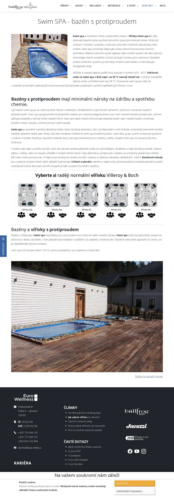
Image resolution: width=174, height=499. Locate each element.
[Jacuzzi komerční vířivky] (137, 425)
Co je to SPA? (74, 451)
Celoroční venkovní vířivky (80, 421)
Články (70, 407)
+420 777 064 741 (28, 437)
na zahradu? (84, 417)
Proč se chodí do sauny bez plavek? (85, 430)
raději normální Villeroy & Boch (87, 175)
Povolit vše (122, 483)
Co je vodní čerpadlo (78, 459)
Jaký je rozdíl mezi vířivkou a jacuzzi (84, 446)
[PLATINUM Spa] (137, 437)
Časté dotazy (76, 441)
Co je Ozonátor (75, 464)
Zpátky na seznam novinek (149, 376)
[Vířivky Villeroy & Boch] (87, 200)
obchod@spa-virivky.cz (29, 447)
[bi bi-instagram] (143, 451)
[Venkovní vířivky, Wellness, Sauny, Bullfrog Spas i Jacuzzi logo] (22, 5)
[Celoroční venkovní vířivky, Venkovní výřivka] (137, 411)
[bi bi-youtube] (136, 451)
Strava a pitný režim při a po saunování (86, 425)
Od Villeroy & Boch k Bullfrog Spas (84, 412)
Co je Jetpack (74, 455)
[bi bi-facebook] (130, 451)
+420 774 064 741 (28, 432)
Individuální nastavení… (130, 491)
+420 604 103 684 (28, 441)
